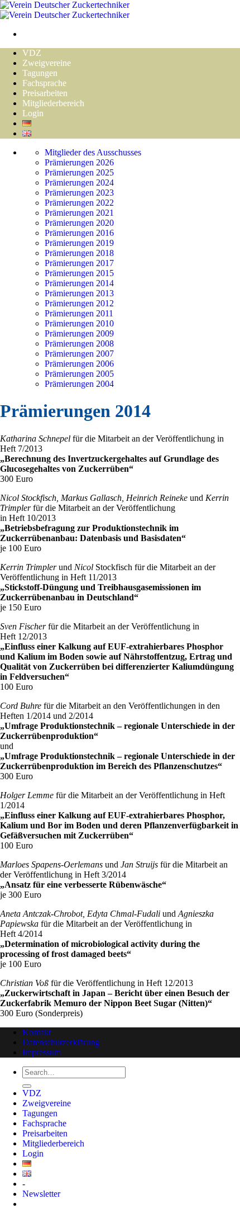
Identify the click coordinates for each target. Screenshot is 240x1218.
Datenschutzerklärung (60, 1042)
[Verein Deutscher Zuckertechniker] (64, 10)
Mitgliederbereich (53, 103)
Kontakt (36, 1032)
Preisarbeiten (45, 93)
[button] (41, 1193)
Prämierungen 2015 (79, 273)
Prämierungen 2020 (79, 223)
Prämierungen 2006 (79, 363)
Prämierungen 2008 (79, 343)
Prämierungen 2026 (79, 162)
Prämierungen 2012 (79, 303)
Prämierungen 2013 (79, 293)
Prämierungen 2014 (79, 283)
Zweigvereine (46, 63)
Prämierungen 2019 (79, 243)
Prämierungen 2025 (79, 172)
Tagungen (39, 73)
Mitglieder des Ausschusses (93, 152)
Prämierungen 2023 (79, 192)
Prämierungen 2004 (79, 383)
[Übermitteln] (26, 1086)
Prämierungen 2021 (79, 212)
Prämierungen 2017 (79, 263)
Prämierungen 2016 (79, 233)
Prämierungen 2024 (79, 182)
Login (33, 113)
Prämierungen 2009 (79, 333)
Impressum (41, 1052)
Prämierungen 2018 (79, 253)
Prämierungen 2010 (79, 323)
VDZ (31, 53)
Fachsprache (44, 83)
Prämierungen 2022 (79, 202)
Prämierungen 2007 (79, 353)
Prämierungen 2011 (79, 313)
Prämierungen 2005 (79, 373)
